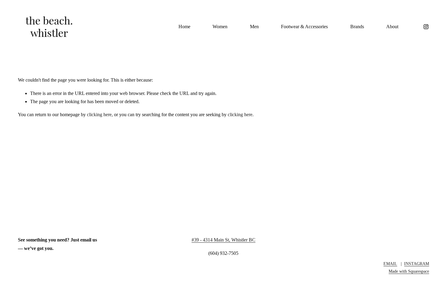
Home (184, 26)
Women (220, 26)
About (392, 26)
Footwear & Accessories (304, 26)
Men (254, 26)
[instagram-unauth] (426, 27)
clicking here (99, 114)
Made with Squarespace (409, 271)
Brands (357, 26)
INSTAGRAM (416, 263)
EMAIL (390, 263)
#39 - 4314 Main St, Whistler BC (223, 239)
